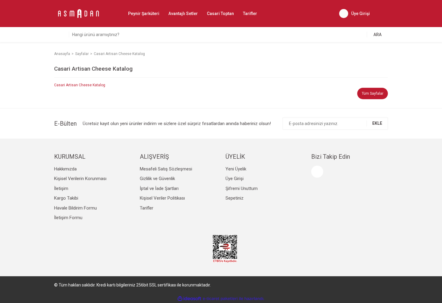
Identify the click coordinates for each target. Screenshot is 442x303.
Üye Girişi (235, 178)
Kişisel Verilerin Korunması (80, 178)
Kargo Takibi (66, 198)
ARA (377, 34)
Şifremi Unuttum (242, 188)
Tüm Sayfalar (372, 93)
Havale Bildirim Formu (75, 208)
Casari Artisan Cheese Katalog (79, 85)
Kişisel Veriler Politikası (162, 198)
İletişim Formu (68, 217)
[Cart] (383, 13)
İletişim (61, 188)
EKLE (377, 123)
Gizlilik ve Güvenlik (157, 178)
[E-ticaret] (220, 298)
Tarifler (250, 13)
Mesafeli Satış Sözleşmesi (166, 169)
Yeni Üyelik (236, 169)
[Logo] (78, 13)
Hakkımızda (65, 169)
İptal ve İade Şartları (159, 188)
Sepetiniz (235, 198)
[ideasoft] (189, 298)
